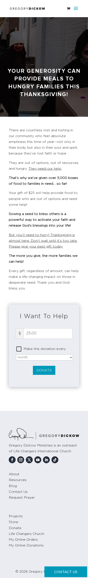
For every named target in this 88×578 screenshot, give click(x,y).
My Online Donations (26, 545)
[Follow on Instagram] (20, 459)
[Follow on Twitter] (29, 459)
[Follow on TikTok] (54, 459)
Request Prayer (22, 497)
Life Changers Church (26, 534)
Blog (13, 486)
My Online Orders (23, 539)
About (14, 474)
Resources (17, 480)
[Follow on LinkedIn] (46, 459)
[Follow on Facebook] (12, 459)
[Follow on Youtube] (37, 459)
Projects (16, 516)
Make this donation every (44, 349)
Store (13, 522)
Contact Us (18, 491)
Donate (44, 370)
